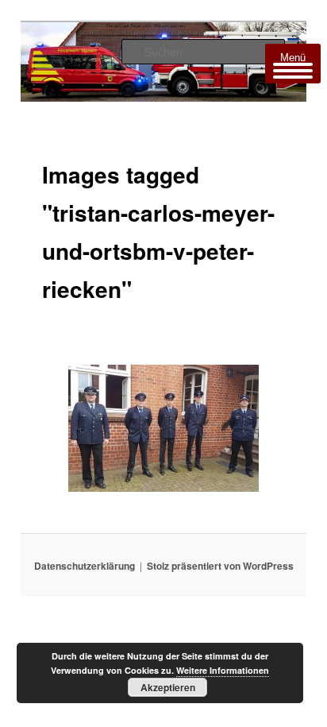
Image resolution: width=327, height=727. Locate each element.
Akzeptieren (167, 687)
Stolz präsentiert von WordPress (220, 566)
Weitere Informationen (222, 670)
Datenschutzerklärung (84, 566)
